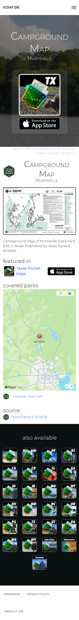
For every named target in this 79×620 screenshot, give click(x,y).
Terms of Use (13, 611)
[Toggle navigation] (74, 7)
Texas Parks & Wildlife (29, 417)
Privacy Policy (38, 594)
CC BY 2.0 (68, 153)
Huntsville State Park (27, 396)
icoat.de (11, 7)
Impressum (12, 594)
